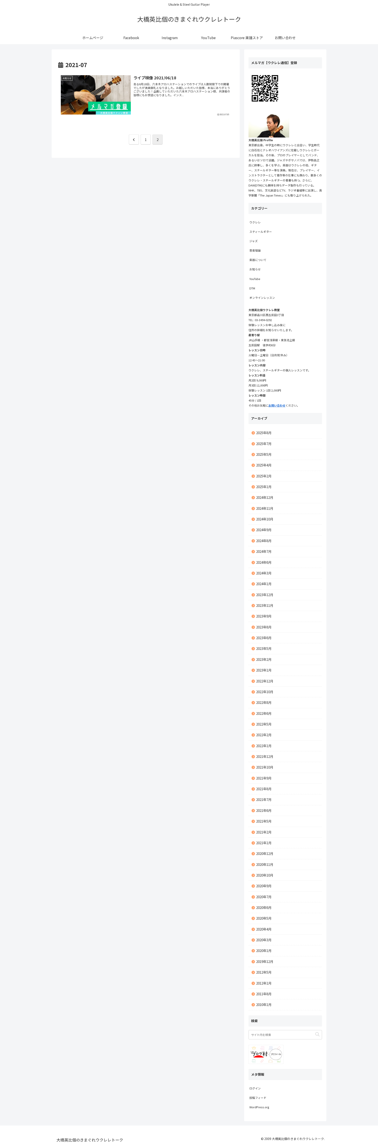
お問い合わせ (276, 405)
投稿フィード (257, 1098)
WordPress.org (259, 1107)
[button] (317, 1034)
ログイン (255, 1088)
